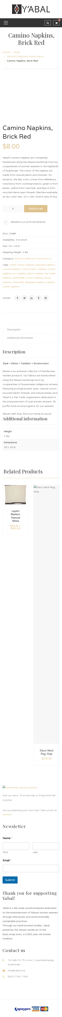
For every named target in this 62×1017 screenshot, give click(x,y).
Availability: (9, 239)
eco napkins (19, 273)
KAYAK (7, 814)
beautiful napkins (45, 264)
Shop (17, 52)
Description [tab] (14, 329)
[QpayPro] (22, 1008)
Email (7, 860)
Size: (5, 246)
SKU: (5, 233)
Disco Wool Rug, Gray (46, 752)
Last (35, 852)
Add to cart (35, 208)
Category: (8, 258)
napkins (50, 282)
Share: (7, 298)
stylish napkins (11, 286)
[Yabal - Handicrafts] (31, 9)
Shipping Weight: (12, 252)
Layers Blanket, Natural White (15, 516)
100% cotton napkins (21, 264)
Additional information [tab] (20, 337)
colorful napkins (11, 269)
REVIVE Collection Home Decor (25, 56)
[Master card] (44, 1008)
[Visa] (36, 1008)
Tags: (6, 264)
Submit (10, 880)
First (5, 852)
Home (6, 52)
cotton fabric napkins (34, 269)
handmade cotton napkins (28, 277)
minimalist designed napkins (29, 282)
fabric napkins (35, 273)
